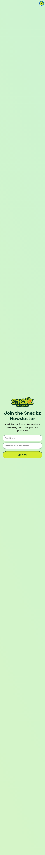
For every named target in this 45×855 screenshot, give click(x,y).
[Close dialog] (41, 3)
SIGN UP (23, 454)
